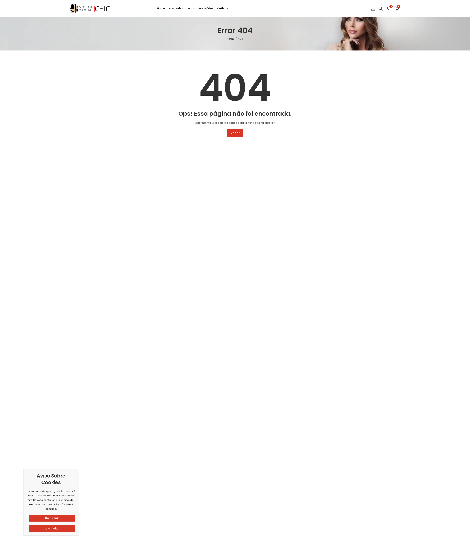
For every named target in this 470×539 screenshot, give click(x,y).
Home (230, 39)
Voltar (235, 133)
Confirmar (52, 518)
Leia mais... (52, 528)
